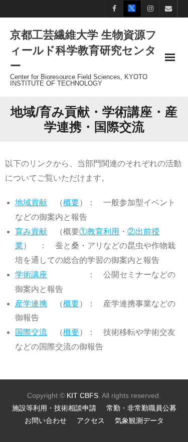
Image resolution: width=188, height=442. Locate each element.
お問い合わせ (46, 420)
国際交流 (31, 332)
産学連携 (31, 303)
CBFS (89, 395)
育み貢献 (31, 231)
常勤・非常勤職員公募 (141, 408)
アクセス (91, 420)
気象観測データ (139, 420)
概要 (71, 202)
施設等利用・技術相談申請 (54, 408)
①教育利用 (99, 231)
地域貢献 (31, 202)
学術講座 (31, 274)
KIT (72, 395)
